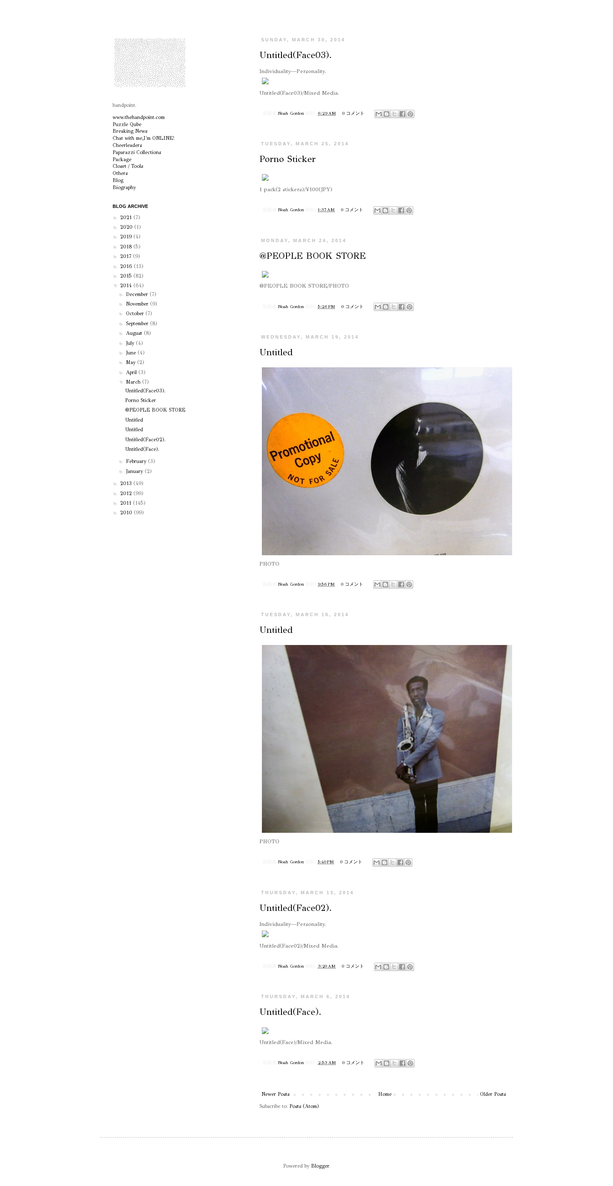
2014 (126, 285)
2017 (126, 256)
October (136, 313)
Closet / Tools (128, 166)
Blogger (320, 1166)
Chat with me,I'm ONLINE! (143, 138)
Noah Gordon (292, 113)
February (137, 461)
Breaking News (130, 131)
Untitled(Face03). (295, 55)
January (135, 471)
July (131, 343)
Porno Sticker (287, 158)
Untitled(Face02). (295, 907)
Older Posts (493, 1094)
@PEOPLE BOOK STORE (312, 255)
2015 (126, 276)
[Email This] (378, 114)
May (131, 362)
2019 (126, 237)
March (134, 382)
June (132, 353)
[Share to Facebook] (402, 114)
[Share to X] (394, 114)
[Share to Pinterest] (410, 114)
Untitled (276, 352)
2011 (126, 503)
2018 (126, 247)
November (138, 304)
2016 (127, 266)
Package (122, 159)
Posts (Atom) (304, 1106)
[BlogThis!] (386, 114)
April (132, 372)
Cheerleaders (127, 145)
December (138, 294)
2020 (127, 227)
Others (120, 173)
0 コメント (353, 113)
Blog (118, 180)
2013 (126, 483)
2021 (126, 217)
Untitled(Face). (290, 1011)
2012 (126, 493)
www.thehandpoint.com (139, 117)
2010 (127, 513)
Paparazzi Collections (137, 152)
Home (385, 1094)
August (135, 333)
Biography (124, 187)
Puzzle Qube (127, 124)
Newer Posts (275, 1094)
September (138, 323)
